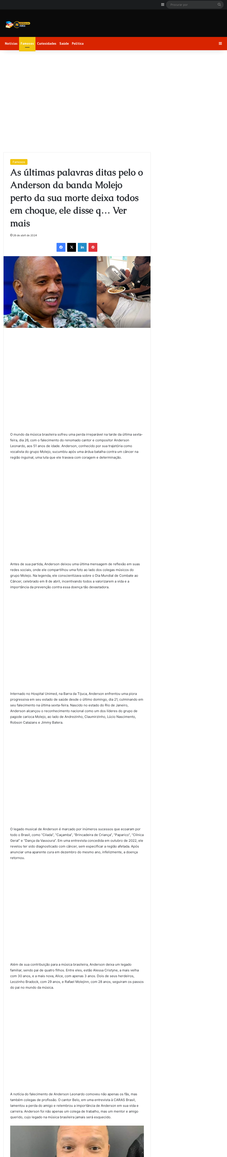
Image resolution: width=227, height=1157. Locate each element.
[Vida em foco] (17, 24)
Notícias (11, 43)
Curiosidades (46, 43)
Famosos (27, 43)
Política (78, 43)
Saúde (64, 43)
